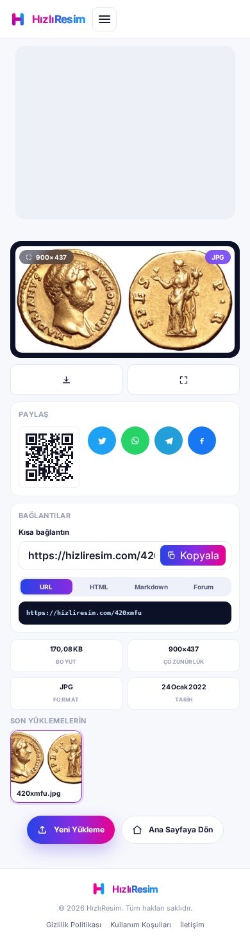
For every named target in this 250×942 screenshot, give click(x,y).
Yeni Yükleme (79, 829)
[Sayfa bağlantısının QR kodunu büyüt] (49, 457)
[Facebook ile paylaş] (202, 440)
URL (46, 587)
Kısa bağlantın (44, 532)
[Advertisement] (125, 133)
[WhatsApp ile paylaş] (135, 440)
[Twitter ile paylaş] (102, 440)
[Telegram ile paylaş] (168, 440)
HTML (99, 587)
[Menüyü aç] (104, 19)
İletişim (192, 924)
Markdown (151, 587)
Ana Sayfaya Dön (181, 829)
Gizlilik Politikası (73, 924)
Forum (203, 587)
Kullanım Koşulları (140, 924)
